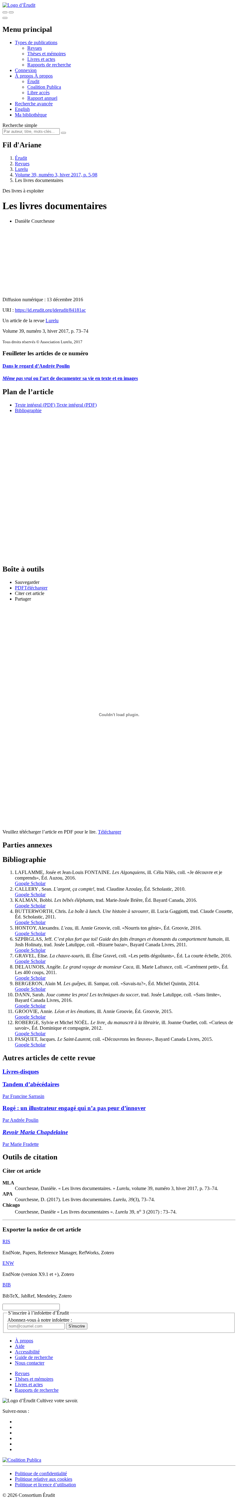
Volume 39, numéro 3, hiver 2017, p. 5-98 (56, 174)
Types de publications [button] (36, 42)
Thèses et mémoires (46, 53)
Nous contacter (29, 1363)
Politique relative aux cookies (43, 1479)
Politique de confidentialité (41, 1473)
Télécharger (109, 831)
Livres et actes (41, 59)
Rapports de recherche (49, 64)
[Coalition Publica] (21, 1460)
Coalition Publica (44, 87)
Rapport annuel (42, 98)
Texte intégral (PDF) (35, 404)
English (22, 109)
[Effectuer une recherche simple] (4, 12)
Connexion (26, 70)
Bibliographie (28, 410)
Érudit (33, 81)
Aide (19, 1346)
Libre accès (38, 92)
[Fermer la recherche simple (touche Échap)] (11, 12)
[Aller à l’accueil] (18, 5)
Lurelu (21, 169)
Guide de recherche (34, 1357)
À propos (43, 75)
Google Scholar (30, 883)
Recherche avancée (34, 103)
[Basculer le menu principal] (4, 18)
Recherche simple (19, 125)
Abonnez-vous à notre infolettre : (39, 1320)
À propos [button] (24, 75)
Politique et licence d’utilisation (45, 1484)
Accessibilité (27, 1351)
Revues (34, 48)
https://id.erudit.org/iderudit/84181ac (50, 310)
